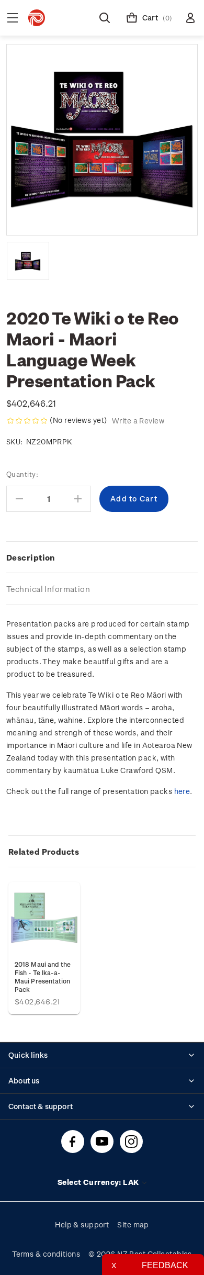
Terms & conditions (46, 1253)
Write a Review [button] (138, 420)
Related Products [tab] (43, 851)
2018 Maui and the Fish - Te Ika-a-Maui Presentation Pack (43, 976)
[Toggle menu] (12, 17)
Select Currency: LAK (99, 1182)
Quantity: (22, 474)
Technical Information (48, 589)
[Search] (104, 17)
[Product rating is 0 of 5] (27, 421)
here (182, 791)
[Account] (190, 17)
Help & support (82, 1224)
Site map (133, 1224)
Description (30, 557)
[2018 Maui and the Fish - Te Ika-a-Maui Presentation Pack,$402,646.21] (44, 917)
